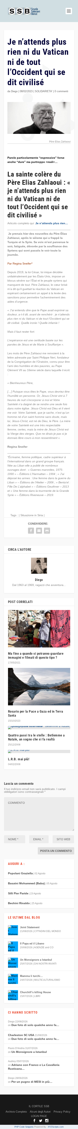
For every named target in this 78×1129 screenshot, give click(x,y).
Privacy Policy (62, 1111)
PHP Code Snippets (24, 1127)
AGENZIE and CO (43, 947)
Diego (14, 91)
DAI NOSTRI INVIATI (45, 963)
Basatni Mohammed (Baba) (26, 883)
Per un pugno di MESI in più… (31, 1081)
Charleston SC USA (21, 1035)
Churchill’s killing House (35, 992)
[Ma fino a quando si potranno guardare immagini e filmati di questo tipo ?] (39, 628)
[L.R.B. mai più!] (39, 751)
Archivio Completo (16, 1111)
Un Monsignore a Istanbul (36, 959)
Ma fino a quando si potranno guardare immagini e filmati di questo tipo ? (36, 655)
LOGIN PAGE (39, 1116)
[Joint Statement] (13, 930)
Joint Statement (29, 927)
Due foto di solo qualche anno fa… (35, 1025)
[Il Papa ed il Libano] (13, 946)
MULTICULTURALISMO (47, 980)
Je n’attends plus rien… (51, 223)
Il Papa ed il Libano (32, 943)
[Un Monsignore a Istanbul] (13, 963)
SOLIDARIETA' (43, 91)
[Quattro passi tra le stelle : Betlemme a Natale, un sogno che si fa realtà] (39, 727)
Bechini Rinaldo (19, 903)
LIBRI (37, 996)
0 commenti (61, 91)
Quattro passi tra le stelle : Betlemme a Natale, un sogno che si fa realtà (36, 737)
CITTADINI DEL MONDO (47, 931)
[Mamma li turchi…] (13, 979)
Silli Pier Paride (18, 893)
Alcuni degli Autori (40, 1111)
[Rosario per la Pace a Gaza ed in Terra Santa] (39, 686)
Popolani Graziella (20, 873)
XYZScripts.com (56, 1127)
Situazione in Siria (31, 515)
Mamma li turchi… (31, 976)
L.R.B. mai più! (18, 759)
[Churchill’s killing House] (13, 995)
